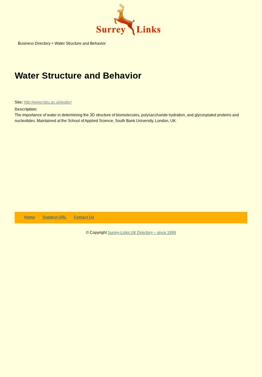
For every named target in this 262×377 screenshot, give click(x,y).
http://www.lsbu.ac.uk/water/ (48, 102)
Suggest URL (54, 217)
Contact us (84, 217)
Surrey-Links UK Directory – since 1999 (142, 232)
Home (29, 217)
